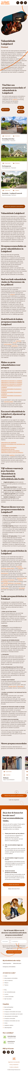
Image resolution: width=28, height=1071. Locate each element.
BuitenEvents (4, 573)
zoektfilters (15, 346)
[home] (5, 3)
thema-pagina (8, 344)
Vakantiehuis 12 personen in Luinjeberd (11, 382)
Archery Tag (4, 584)
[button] (25, 2)
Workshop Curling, (22, 578)
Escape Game (12, 686)
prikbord (15, 99)
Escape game (4, 588)
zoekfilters (12, 455)
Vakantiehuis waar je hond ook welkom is (12, 452)
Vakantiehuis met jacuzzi (7, 449)
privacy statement (17, 948)
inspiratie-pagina (8, 401)
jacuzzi (15, 342)
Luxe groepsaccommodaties (8, 447)
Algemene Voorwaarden (14, 1062)
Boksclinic (21, 568)
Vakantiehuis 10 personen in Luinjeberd (11, 380)
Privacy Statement (14, 1064)
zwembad (18, 341)
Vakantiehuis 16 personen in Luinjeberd (11, 384)
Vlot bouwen (17, 583)
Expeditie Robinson (8, 583)
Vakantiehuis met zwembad (8, 442)
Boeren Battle (10, 568)
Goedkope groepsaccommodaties (10, 450)
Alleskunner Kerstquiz (8, 579)
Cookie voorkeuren (14, 1067)
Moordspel (22, 588)
